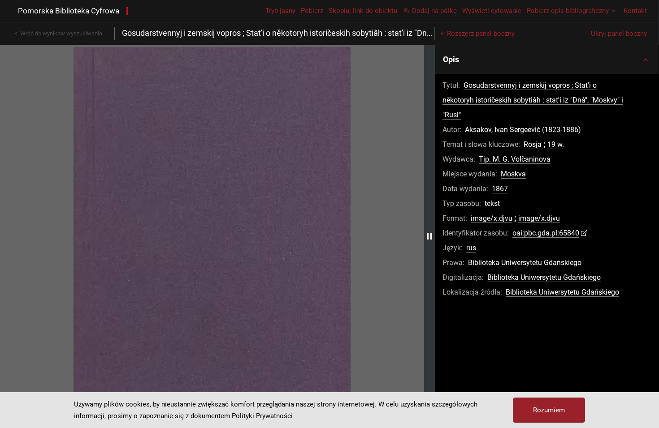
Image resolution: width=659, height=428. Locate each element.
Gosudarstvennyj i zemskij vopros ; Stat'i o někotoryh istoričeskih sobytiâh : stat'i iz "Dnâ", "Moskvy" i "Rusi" (532, 100)
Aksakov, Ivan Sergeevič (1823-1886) (523, 129)
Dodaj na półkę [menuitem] (434, 11)
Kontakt (635, 11)
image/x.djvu (491, 218)
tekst (492, 203)
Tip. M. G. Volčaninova (515, 159)
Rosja (533, 144)
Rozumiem (549, 410)
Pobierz (312, 11)
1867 (500, 188)
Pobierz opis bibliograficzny (568, 11)
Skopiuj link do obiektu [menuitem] (363, 11)
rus (471, 248)
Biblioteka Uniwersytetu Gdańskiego (524, 262)
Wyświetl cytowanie (491, 11)
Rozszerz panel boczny (481, 34)
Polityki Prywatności (262, 416)
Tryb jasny (280, 11)
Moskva (513, 174)
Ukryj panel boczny (619, 34)
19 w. (555, 144)
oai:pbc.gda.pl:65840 (545, 233)
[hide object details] (429, 236)
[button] (547, 59)
